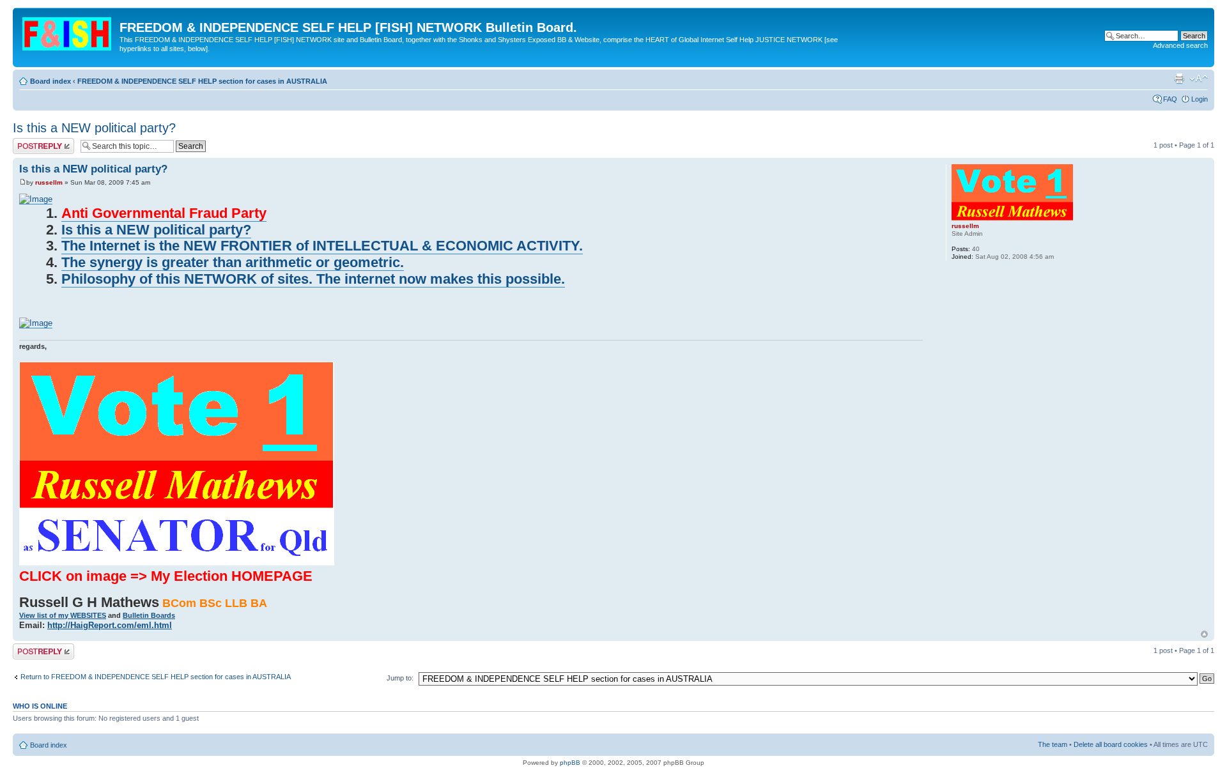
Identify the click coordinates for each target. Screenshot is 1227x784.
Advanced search (1180, 45)
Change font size (1198, 78)
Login (1199, 99)
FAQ (1170, 99)
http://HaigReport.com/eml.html (109, 625)
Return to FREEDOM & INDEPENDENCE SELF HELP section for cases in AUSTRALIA (155, 676)
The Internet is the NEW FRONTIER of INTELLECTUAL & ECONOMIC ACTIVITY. (322, 246)
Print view (1179, 78)
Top (1204, 634)
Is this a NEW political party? (94, 128)
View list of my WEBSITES (62, 615)
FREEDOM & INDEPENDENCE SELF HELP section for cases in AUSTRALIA (202, 81)
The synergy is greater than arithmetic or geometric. (232, 262)
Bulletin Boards (149, 615)
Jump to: (400, 678)
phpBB (570, 762)
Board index (50, 81)
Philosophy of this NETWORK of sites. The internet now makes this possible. (313, 279)
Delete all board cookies (1111, 744)
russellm (49, 182)
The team (1052, 744)
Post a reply (31, 142)
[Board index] (68, 31)
